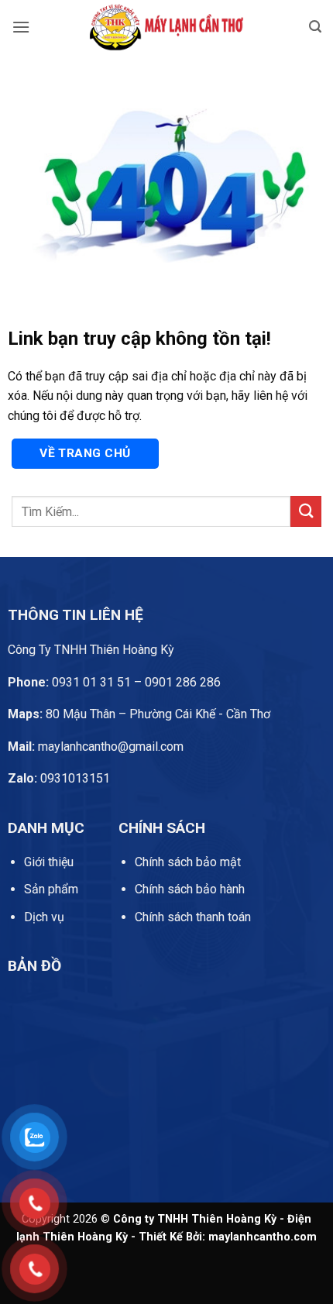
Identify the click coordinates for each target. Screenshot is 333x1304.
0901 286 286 (183, 682)
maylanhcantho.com (262, 1237)
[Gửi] (305, 511)
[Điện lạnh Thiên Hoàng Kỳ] (166, 27)
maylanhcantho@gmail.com (96, 746)
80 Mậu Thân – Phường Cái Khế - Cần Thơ (139, 714)
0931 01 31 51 (69, 682)
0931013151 (59, 778)
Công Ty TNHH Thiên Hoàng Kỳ (91, 649)
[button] (21, 27)
